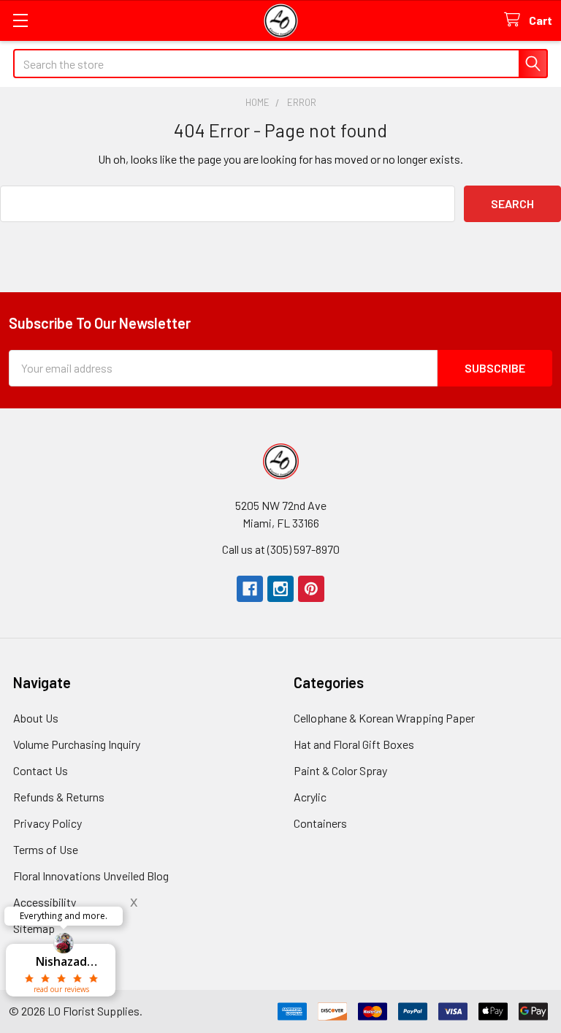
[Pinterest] (311, 589)
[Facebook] (250, 589)
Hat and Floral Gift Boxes (354, 744)
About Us (35, 718)
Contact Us (40, 770)
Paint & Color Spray (340, 770)
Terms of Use (45, 849)
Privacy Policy (47, 823)
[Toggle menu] (20, 20)
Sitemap (34, 928)
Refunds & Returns (58, 797)
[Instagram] (280, 589)
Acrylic (310, 797)
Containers (320, 823)
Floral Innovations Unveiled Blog (91, 876)
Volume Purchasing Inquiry (76, 744)
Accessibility (44, 902)
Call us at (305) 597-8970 (281, 549)
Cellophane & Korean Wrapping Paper (384, 718)
